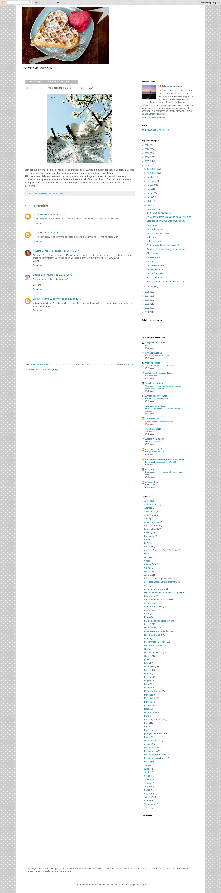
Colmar (147, 568)
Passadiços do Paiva (154, 719)
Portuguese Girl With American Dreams (164, 459)
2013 (147, 300)
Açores (147, 501)
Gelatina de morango (171, 86)
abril (149, 201)
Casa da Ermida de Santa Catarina (160, 550)
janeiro (150, 286)
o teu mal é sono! (153, 449)
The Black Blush (153, 429)
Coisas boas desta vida (158, 233)
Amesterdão (150, 511)
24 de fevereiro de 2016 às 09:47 (50, 214)
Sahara (147, 765)
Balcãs (147, 532)
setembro (151, 181)
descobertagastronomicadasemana (160, 582)
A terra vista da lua (154, 439)
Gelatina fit (149, 649)
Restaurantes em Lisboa (155, 754)
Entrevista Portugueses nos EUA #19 (160, 462)
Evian (147, 614)
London (147, 673)
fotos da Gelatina (152, 635)
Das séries (152, 225)
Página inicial (82, 364)
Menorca (148, 702)
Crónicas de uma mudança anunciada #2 (166, 221)
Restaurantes (150, 751)
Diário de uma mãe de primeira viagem (162, 592)
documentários (151, 603)
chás (146, 557)
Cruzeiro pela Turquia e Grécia (158, 578)
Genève (148, 656)
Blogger (142, 884)
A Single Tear (151, 482)
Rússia (147, 762)
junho (150, 193)
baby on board (151, 529)
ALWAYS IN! (150, 432)
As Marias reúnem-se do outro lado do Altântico (169, 217)
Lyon (146, 684)
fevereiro (151, 209)
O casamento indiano (154, 442)
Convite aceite (153, 257)
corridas (148, 575)
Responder (38, 223)
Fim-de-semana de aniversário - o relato (165, 281)
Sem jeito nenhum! (154, 383)
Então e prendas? (155, 277)
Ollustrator (115, 884)
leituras (147, 670)
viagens (148, 797)
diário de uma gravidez (155, 589)
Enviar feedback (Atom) (47, 369)
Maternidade (150, 698)
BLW (146, 543)
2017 (147, 161)
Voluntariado (150, 804)
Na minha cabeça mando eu (157, 355)
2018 (147, 157)
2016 (147, 165)
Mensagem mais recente (37, 364)
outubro (151, 177)
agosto (150, 185)
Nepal (147, 709)
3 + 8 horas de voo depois (159, 213)
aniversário (149, 515)
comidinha (149, 571)
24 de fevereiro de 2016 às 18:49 (56, 275)
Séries (147, 776)
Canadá (148, 546)
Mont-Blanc (149, 705)
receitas (148, 744)
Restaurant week (152, 748)
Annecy (147, 518)
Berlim (147, 540)
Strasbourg (149, 779)
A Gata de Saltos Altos (156, 396)
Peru (146, 723)
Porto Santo (149, 730)
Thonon (147, 783)
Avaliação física (151, 522)
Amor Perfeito (152, 419)
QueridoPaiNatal (152, 740)
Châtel (147, 561)
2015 (147, 292)
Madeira (148, 688)
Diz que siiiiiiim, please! (154, 452)
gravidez (148, 659)
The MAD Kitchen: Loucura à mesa (160, 365)
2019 (147, 153)
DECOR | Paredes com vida (157, 398)
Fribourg (148, 638)
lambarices (149, 666)
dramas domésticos (153, 606)
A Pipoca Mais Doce (155, 342)
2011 (147, 308)
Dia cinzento (152, 253)
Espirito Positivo (41, 299)
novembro (152, 173)
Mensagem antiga (125, 364)
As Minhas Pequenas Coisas (159, 373)
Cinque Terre (150, 564)
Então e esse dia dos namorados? (163, 245)
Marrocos (148, 695)
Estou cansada (154, 241)
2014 (147, 296)
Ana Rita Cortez (40, 251)
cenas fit (148, 554)
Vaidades (151, 237)
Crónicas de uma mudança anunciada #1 (166, 249)
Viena (147, 800)
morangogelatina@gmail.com (155, 130)
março (150, 205)
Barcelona (149, 536)
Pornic (147, 726)
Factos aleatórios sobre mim (157, 621)
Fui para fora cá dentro (154, 642)
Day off (150, 261)
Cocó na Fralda (152, 363)
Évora (147, 617)
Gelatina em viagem (153, 645)
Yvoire (147, 807)
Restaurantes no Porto (154, 758)
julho (149, 189)
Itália (146, 663)
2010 (147, 312)
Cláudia (36, 275)
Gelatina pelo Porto (153, 652)
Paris (146, 716)
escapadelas (150, 610)
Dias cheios (150, 485)
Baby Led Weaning (153, 525)
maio (149, 197)
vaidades (148, 793)
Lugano (147, 680)
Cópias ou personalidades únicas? (159, 421)
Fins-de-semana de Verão (156, 631)
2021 (147, 145)
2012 (147, 304)
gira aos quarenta (153, 353)
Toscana (148, 786)
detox (146, 585)
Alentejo (148, 508)
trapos (147, 790)
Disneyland (149, 596)
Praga (147, 737)
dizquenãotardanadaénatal (157, 599)
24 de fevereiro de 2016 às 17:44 (64, 251)
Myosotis (149, 469)
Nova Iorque (150, 712)
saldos (147, 769)
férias (146, 624)
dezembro (152, 169)
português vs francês (154, 733)
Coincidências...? (155, 269)
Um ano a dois (151, 376)
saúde (147, 772)
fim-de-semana (151, 628)
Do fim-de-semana (155, 229)
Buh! (147, 345)
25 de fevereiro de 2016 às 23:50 (65, 299)
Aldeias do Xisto (151, 504)
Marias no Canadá (153, 691)
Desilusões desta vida (157, 273)
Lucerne (148, 677)
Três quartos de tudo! (155, 406)
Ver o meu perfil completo (153, 118)
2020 (147, 149)
